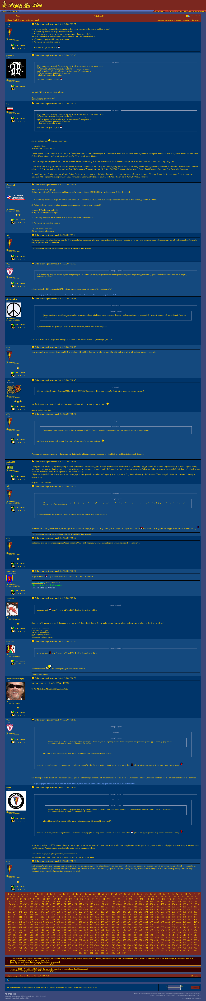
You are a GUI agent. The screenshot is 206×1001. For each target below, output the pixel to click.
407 (190, 919)
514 (9, 930)
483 (31, 927)
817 (135, 950)
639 (119, 937)
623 (31, 937)
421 (75, 922)
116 (130, 899)
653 (195, 937)
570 (124, 932)
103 (59, 899)
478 (195, 924)
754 (173, 945)
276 (47, 912)
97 (29, 899)
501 (129, 927)
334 (173, 914)
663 (58, 940)
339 (9, 917)
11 (42, 894)
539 (146, 930)
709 (119, 942)
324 (119, 914)
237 (26, 909)
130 (15, 901)
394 (119, 919)
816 (129, 950)
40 (168, 894)
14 (55, 894)
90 (192, 896)
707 (108, 942)
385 (69, 919)
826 (184, 950)
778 (113, 948)
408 (195, 919)
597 (80, 935)
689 (9, 942)
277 (53, 912)
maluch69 (10, 462)
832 (96, 953)
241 (47, 909)
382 (53, 919)
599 (91, 935)
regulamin (8, 998)
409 (9, 922)
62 (70, 896)
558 (58, 932)
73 (118, 896)
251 (102, 909)
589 (36, 935)
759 (9, 948)
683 (168, 940)
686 (184, 940)
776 (102, 948)
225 (151, 907)
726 (20, 945)
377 (26, 919)
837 (124, 953)
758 (195, 945)
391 (102, 919)
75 (127, 896)
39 (164, 894)
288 (113, 912)
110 (98, 899)
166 (20, 904)
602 (108, 935)
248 (86, 909)
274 (36, 912)
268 (195, 909)
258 (140, 909)
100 (43, 899)
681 (157, 940)
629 (64, 937)
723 (195, 942)
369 (173, 917)
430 (124, 922)
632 (80, 937)
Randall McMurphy (15, 678)
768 (58, 948)
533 (113, 930)
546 (184, 930)
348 (58, 917)
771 (75, 948)
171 (47, 904)
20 (81, 894)
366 (157, 917)
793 (195, 948)
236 (20, 909)
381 (47, 919)
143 (86, 901)
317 (80, 914)
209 (64, 907)
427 (108, 922)
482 (26, 927)
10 (38, 894)
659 (36, 940)
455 (69, 924)
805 (69, 950)
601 (102, 935)
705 (97, 942)
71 (109, 896)
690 (15, 942)
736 (75, 945)
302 (190, 912)
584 (9, 935)
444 (9, 924)
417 (53, 922)
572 (135, 932)
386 (75, 919)
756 (184, 945)
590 (42, 935)
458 (86, 924)
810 (97, 950)
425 (97, 922)
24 (99, 894)
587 (26, 935)
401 (157, 919)
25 (103, 894)
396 (129, 919)
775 (97, 948)
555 (42, 932)
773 (86, 948)
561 (75, 932)
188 (140, 904)
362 (135, 917)
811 (102, 950)
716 (157, 942)
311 (47, 914)
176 (75, 904)
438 (168, 922)
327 (135, 914)
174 (64, 904)
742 (108, 945)
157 (162, 901)
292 (135, 912)
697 (53, 942)
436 (157, 922)
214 (91, 907)
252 (108, 909)
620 (15, 937)
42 (177, 894)
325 (124, 914)
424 (91, 922)
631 (75, 937)
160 (179, 901)
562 (80, 932)
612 (162, 935)
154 (146, 901)
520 (42, 930)
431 (129, 922)
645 (151, 937)
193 (168, 904)
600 (97, 935)
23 (94, 894)
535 (124, 930)
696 (47, 942)
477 (190, 924)
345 (42, 917)
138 (58, 901)
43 (181, 894)
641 (129, 937)
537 (135, 930)
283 (86, 912)
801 (47, 950)
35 (146, 894)
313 (58, 914)
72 (114, 896)
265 (179, 909)
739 (91, 945)
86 (175, 896)
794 (9, 950)
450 (42, 924)
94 (16, 899)
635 (97, 937)
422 (80, 922)
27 (112, 894)
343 (31, 917)
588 (31, 935)
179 (91, 904)
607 (135, 935)
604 (119, 935)
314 (64, 914)
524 (64, 930)
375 (15, 919)
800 (42, 950)
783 (140, 948)
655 (15, 940)
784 (146, 948)
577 (162, 932)
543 (168, 930)
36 (151, 894)
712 (135, 942)
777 (108, 948)
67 (92, 896)
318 (86, 914)
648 (168, 937)
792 (190, 948)
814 (119, 950)
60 (62, 896)
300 (179, 912)
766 (47, 948)
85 (170, 896)
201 (20, 907)
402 (162, 919)
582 (190, 932)
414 (36, 922)
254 (119, 909)
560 (69, 932)
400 (151, 919)
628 (58, 937)
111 (103, 899)
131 (20, 901)
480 (15, 927)
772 (80, 948)
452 (53, 924)
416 (47, 922)
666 (75, 940)
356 (102, 917)
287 (108, 912)
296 (157, 912)
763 (31, 948)
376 (20, 919)
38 (160, 894)
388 (86, 919)
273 (31, 912)
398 (140, 919)
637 (108, 937)
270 (15, 912)
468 (140, 924)
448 (31, 924)
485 (42, 927)
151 (129, 901)
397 (135, 919)
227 (162, 907)
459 (91, 924)
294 (146, 912)
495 (97, 927)
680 (151, 940)
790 (179, 948)
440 (179, 922)
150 (124, 901)
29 (120, 894)
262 (162, 909)
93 (12, 899)
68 (96, 896)
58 (53, 896)
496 (102, 927)
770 (69, 948)
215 (97, 907)
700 (69, 942)
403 (168, 919)
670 (97, 940)
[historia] (43, 996)
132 (26, 901)
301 (184, 912)
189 (146, 904)
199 (9, 907)
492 (80, 927)
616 (184, 935)
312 (53, 914)
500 (124, 927)
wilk (8, 24)
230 (179, 907)
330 (151, 914)
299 (173, 912)
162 (190, 901)
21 (86, 894)
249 (91, 909)
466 (129, 924)
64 (79, 896)
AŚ (7, 235)
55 (40, 896)
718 (168, 942)
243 (58, 909)
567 (108, 932)
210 (69, 907)
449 (36, 924)
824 (173, 950)
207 (53, 907)
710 (124, 942)
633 (86, 937)
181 (102, 904)
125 (180, 899)
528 (86, 930)
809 (91, 950)
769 (64, 948)
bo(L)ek (10, 641)
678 (140, 940)
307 (26, 914)
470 (151, 924)
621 (20, 937)
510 (179, 927)
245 (69, 909)
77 (136, 896)
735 (69, 945)
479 (9, 927)
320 (97, 914)
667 (80, 940)
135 (42, 901)
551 (20, 932)
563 (86, 932)
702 (80, 942)
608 (140, 935)
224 (146, 907)
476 (184, 924)
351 (75, 917)
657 (26, 940)
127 (191, 899)
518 (31, 930)
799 (36, 950)
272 (26, 912)
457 (80, 924)
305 (15, 914)
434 (146, 922)
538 (140, 930)
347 (53, 917)
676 (129, 940)
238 (31, 909)
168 (31, 904)
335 (179, 914)
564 (91, 932)
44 (186, 894)
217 (108, 907)
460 (97, 924)
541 (157, 930)
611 (157, 935)
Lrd (8, 380)
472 (162, 924)
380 (42, 919)
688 (195, 940)
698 (58, 942)
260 (151, 909)
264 (173, 909)
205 (42, 907)
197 (190, 904)
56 (44, 896)
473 (168, 924)
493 (86, 927)
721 (184, 942)
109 (92, 899)
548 (195, 930)
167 (26, 904)
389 (91, 919)
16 (64, 894)
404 (173, 919)
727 (26, 945)
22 (90, 894)
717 (162, 942)
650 (179, 937)
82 (157, 896)
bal (7, 104)
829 (80, 953)
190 (151, 904)
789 (173, 948)
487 (53, 927)
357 (108, 917)
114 (120, 899)
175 (69, 904)
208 (58, 907)
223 (140, 907)
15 (60, 894)
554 (36, 932)
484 (36, 927)
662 (53, 940)
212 (80, 907)
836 (118, 953)
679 (146, 940)
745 (124, 945)
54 (36, 896)
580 (179, 932)
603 (113, 935)
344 (36, 917)
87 (179, 896)
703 (86, 942)
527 (80, 930)
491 (75, 927)
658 (31, 940)
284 (91, 912)
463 (113, 924)
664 (64, 940)
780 (124, 948)
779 (119, 948)
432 (135, 922)
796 (20, 950)
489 (64, 927)
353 (86, 917)
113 (114, 899)
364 (146, 917)
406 (184, 919)
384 (64, 919)
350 (69, 917)
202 (26, 907)
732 (53, 945)
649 (173, 937)
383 (58, 919)
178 (86, 904)
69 (101, 896)
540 (151, 930)
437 (162, 922)
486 (47, 927)
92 (8, 899)
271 (20, 912)
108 (87, 899)
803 (58, 950)
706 (102, 942)
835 (113, 953)
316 (75, 914)
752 (162, 945)
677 (135, 940)
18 (73, 894)
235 (15, 909)
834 (107, 953)
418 (58, 922)
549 (9, 932)
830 (86, 953)
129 (9, 901)
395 (124, 919)
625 (42, 937)
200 (15, 907)
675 (124, 940)
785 (151, 948)
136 (47, 901)
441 (184, 922)
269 (9, 912)
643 (140, 937)
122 (163, 899)
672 (108, 940)
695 (42, 942)
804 (64, 950)
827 (190, 950)
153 (140, 901)
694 (36, 942)
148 (113, 901)
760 (15, 948)
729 (36, 945)
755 (179, 945)
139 (64, 901)
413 (31, 922)
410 (15, 922)
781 (129, 948)
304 (9, 914)
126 (185, 899)
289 (119, 912)
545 (179, 930)
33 (138, 894)
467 (135, 924)
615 (179, 935)
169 (36, 904)
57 (49, 896)
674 (119, 940)
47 (199, 894)
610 (151, 935)
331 (157, 914)
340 (15, 917)
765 (42, 948)
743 (113, 945)
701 (75, 942)
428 (113, 922)
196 (184, 904)
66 (88, 896)
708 (113, 942)
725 (15, 945)
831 (91, 953)
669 (91, 940)
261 (157, 909)
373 (195, 917)
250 (97, 909)
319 (91, 914)
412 (26, 922)
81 (153, 896)
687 (190, 940)
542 (162, 930)
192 (162, 904)
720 (179, 942)
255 (124, 909)
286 (102, 912)
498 (113, 927)
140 (69, 901)
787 (162, 948)
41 (173, 894)
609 (146, 935)
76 (131, 896)
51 (23, 896)
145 (97, 901)
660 (42, 940)
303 (195, 912)
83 (162, 896)
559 (64, 932)
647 (162, 937)
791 (184, 948)
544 (173, 930)
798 (31, 950)
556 (47, 932)
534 (119, 930)
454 (64, 924)
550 (15, 932)
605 (124, 935)
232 (190, 907)
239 (36, 909)
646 (157, 937)
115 (125, 899)
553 (31, 932)
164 (9, 904)
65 (83, 896)
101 (48, 899)
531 (102, 930)
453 (58, 924)
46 (194, 894)
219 (119, 907)
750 (151, 945)
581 (184, 932)
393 (113, 919)
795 (15, 950)
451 (47, 924)
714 (146, 942)
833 (102, 953)
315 (69, 914)
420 (69, 922)
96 (25, 899)
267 (190, 909)
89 (188, 896)
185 (124, 904)
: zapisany (11, 39)
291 (129, 912)
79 (144, 896)
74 (123, 896)
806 (75, 950)
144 (91, 901)
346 (47, 917)
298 (168, 912)
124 (174, 899)
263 (168, 909)
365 (151, 917)
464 (119, 924)
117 (136, 899)
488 (58, 927)
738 (86, 945)
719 (173, 942)
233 (195, 907)
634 (91, 937)
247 (80, 909)
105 (70, 899)
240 (42, 909)
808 (86, 950)
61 (66, 896)
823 (168, 950)
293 (140, 912)
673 (113, 940)
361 (129, 917)
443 (195, 922)
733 (58, 945)
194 (173, 904)
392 (108, 919)
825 (179, 950)
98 (34, 899)
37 (155, 894)
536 (129, 930)
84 (166, 896)
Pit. (7, 264)
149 (119, 901)
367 (162, 917)
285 (97, 912)
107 (81, 899)
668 (86, 940)
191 (157, 904)
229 (173, 907)
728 (31, 945)
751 (157, 945)
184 (119, 904)
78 (140, 896)
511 (184, 927)
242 (53, 909)
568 (113, 932)
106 (76, 899)
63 (75, 896)
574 (146, 932)
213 (86, 907)
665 (69, 940)
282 (80, 912)
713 (140, 942)
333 (168, 914)
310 (42, 914)
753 (168, 945)
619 (9, 937)
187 (135, 904)
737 (80, 945)
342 (26, 917)
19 (77, 894)
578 (168, 932)
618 (195, 935)
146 (102, 901)
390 (97, 919)
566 (102, 932)
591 (47, 935)
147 (108, 901)
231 (184, 907)
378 (31, 919)
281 (75, 912)
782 (135, 948)
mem (8, 787)
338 (195, 914)
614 (173, 935)
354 (91, 917)
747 (135, 945)
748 (140, 945)
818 (140, 950)
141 (75, 901)
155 (151, 901)
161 (184, 901)
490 (69, 927)
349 (64, 917)
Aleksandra (11, 299)
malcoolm (11, 571)
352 (80, 917)
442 (190, 922)
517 (26, 930)
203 (31, 907)
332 (162, 914)
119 (147, 899)
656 (20, 940)
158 (168, 901)
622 (26, 937)
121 (158, 899)
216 (102, 907)
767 (53, 948)
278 (58, 912)
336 (184, 914)
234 (9, 909)
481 (20, 927)
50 (18, 896)
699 (64, 942)
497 (108, 927)
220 (124, 907)
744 (119, 945)
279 (64, 912)
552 (26, 932)
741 (102, 945)
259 (146, 909)
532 (108, 930)
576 (157, 932)
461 (102, 924)
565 (97, 932)
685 (179, 940)
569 (119, 932)
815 (124, 950)
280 (69, 912)
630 (69, 937)
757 (190, 945)
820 (151, 950)
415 (42, 922)
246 (75, 909)
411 (20, 922)
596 (75, 935)
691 (20, 942)
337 (190, 914)
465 (124, 924)
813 (113, 950)
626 (47, 937)
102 (54, 899)
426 (102, 922)
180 (97, 904)
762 (26, 948)
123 (169, 899)
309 (36, 914)
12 (47, 894)
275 (42, 912)
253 (113, 909)
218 (113, 907)
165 (15, 904)
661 (47, 940)
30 (125, 894)
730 (42, 945)
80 (149, 896)
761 (20, 948)
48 (10, 896)
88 (183, 896)
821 (157, 950)
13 (51, 894)
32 (133, 894)
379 (36, 919)
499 (119, 927)
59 (57, 896)
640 (124, 937)
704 (91, 942)
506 (157, 927)
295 (151, 912)
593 (58, 935)
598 (86, 935)
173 (58, 904)
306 (20, 914)
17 (68, 894)
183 (113, 904)
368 (168, 917)
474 (173, 924)
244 (64, 909)
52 (27, 896)
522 (53, 930)
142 (80, 901)
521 (47, 930)
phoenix (10, 55)
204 (36, 907)
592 (53, 935)
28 (116, 894)
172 (53, 904)
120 (152, 899)
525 (69, 930)
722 (190, 942)
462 (108, 924)
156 (157, 901)
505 (151, 927)
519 (36, 930)
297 (162, 912)
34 (142, 894)
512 (190, 927)
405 (179, 919)
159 (173, 901)
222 (135, 907)
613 (168, 935)
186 (129, 904)
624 (36, 937)
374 (9, 919)
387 (80, 919)
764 (36, 948)
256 (129, 909)
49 (14, 896)
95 (21, 899)
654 (9, 940)
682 (162, 940)
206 (47, 907)
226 (157, 907)
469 (146, 924)
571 (129, 932)
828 (195, 950)
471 (157, 924)
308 (31, 914)
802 (53, 950)
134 (36, 901)
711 (129, 942)
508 (168, 927)
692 (26, 942)
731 (47, 945)
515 (15, 930)
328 (140, 914)
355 (97, 917)
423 (86, 922)
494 (91, 927)
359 (119, 917)
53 (31, 896)
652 (190, 937)
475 (179, 924)
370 (179, 917)
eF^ (8, 347)
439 (173, 922)
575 (151, 932)
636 (102, 937)
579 (173, 932)
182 (108, 904)
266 (184, 909)
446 (20, 924)
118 (141, 899)
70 (105, 896)
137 (53, 901)
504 (146, 927)
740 (97, 945)
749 (146, 945)
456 (75, 924)
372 (190, 917)
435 (151, 922)
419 (64, 922)
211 (75, 907)
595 (69, 935)
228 (168, 907)
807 (80, 950)
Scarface (10, 598)
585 (15, 935)
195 (179, 904)
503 (140, 927)
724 (9, 945)
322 (108, 914)
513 (195, 927)
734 (64, 945)
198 (195, 904)
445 (15, 924)
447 (26, 924)
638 (113, 937)
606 (129, 935)
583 (195, 932)
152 (135, 901)
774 (91, 948)
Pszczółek (10, 185)
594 (64, 935)
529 (91, 930)
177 (80, 904)
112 (109, 899)
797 (26, 950)
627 (53, 937)
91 (196, 896)
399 (146, 919)
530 (97, 930)
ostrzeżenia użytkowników (20, 998)
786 (157, 948)
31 (129, 894)
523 (58, 930)
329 (146, 914)
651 (184, 937)
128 (196, 899)
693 (31, 942)
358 (113, 917)
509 (173, 927)
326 (129, 914)
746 (129, 945)
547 (190, 930)
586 (20, 935)
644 (146, 937)
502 (135, 927)
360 (124, 917)
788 (168, 948)
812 (108, 950)
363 (140, 917)
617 (190, 935)
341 (20, 917)
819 (146, 950)
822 (162, 950)
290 (124, 912)
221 (129, 907)
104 (65, 899)
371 (184, 917)
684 (173, 940)
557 (53, 932)
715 (151, 942)
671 (102, 940)
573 (140, 932)
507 (162, 927)
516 (20, 930)
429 (119, 922)
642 (135, 937)
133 (31, 901)
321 (102, 914)
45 (190, 894)
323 (113, 914)
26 (107, 894)
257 (135, 909)
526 (75, 930)
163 (195, 901)
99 (38, 899)
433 (140, 922)
